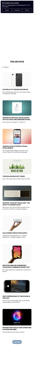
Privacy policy (11, 5)
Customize (17, 10)
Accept (7, 10)
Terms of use (21, 5)
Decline (27, 10)
